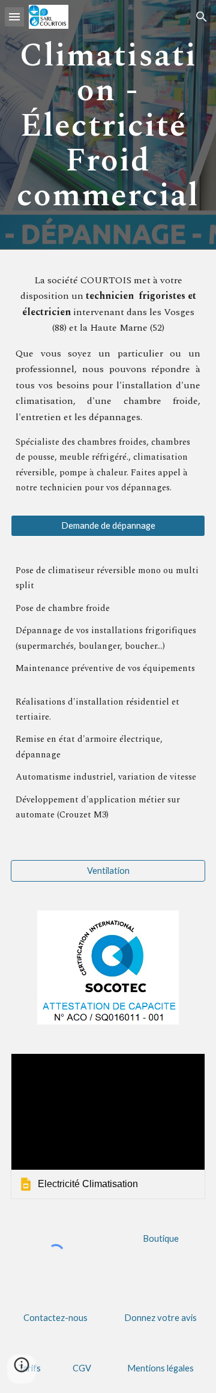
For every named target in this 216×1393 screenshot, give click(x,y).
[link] (108, 1126)
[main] (108, 124)
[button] (14, 16)
